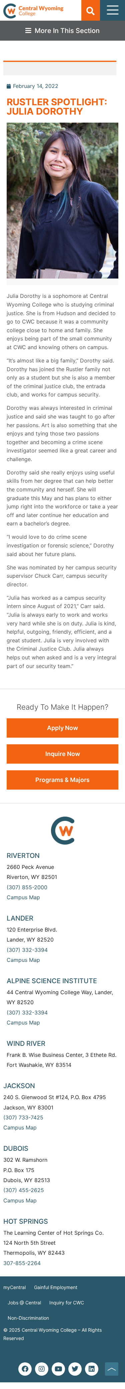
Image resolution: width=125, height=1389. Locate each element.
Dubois (15, 1148)
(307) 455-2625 (23, 1190)
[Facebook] (25, 1369)
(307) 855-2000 (27, 887)
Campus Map (23, 897)
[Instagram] (41, 1369)
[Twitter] (75, 1369)
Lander (20, 918)
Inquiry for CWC (66, 1302)
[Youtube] (58, 1369)
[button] (90, 10)
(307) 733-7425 (23, 1117)
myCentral (14, 1287)
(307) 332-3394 (27, 950)
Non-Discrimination (28, 1318)
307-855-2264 (22, 1263)
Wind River (26, 1043)
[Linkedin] (91, 1369)
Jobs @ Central (24, 1302)
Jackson (19, 1086)
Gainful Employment (55, 1287)
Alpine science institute (52, 981)
